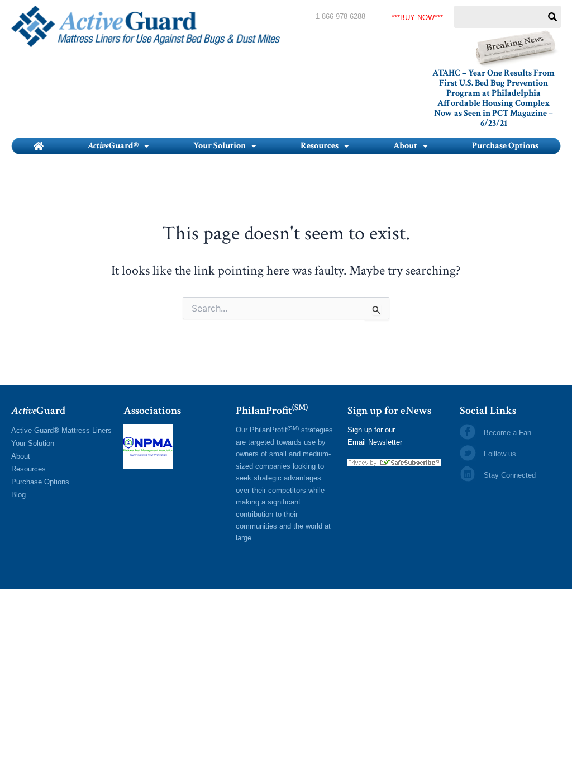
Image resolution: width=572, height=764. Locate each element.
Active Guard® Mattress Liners (61, 430)
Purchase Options (505, 146)
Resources (28, 469)
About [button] (405, 146)
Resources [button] (320, 146)
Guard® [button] (113, 146)
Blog (18, 495)
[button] (118, 146)
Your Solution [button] (219, 146)
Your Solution (32, 443)
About (20, 456)
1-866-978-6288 (340, 16)
